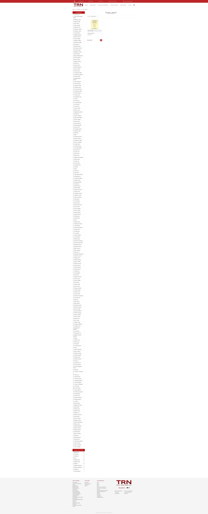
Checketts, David (77, 85)
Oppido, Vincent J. (77, 276)
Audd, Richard (77, 33)
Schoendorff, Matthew (76, 328)
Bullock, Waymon (77, 67)
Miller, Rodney (77, 250)
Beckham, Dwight (77, 42)
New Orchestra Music (76, 491)
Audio (130, 5)
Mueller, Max (77, 257)
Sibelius (76, 338)
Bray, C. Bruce (77, 59)
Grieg (75, 168)
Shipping (98, 492)
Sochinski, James (77, 345)
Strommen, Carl (77, 362)
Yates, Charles (77, 443)
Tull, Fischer (76, 386)
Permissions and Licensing (77, 505)
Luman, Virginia (77, 235)
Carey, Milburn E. (77, 81)
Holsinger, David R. (78, 193)
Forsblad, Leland (77, 146)
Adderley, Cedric (77, 19)
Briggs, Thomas (77, 61)
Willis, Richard (77, 431)
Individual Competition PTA (101, 491)
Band (86, 5)
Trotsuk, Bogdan (77, 382)
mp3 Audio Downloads (76, 502)
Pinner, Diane (77, 293)
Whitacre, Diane (77, 420)
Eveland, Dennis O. (78, 136)
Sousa (75, 347)
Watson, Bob (77, 408)
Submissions (77, 14)
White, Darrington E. (78, 422)
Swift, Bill (76, 369)
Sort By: (89, 16)
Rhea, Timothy (77, 309)
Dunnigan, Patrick (78, 129)
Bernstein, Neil (77, 50)
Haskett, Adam (77, 180)
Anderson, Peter (77, 31)
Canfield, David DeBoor (76, 79)
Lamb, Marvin (77, 225)
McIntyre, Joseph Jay (78, 240)
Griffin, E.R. (76, 170)
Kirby (75, 220)
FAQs (98, 485)
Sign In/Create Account (113, 1)
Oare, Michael (77, 273)
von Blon (76, 401)
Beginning (76, 452)
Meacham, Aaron (77, 244)
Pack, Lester (76, 282)
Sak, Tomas (76, 320)
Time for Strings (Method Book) (78, 499)
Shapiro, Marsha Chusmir (77, 335)
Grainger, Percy (77, 165)
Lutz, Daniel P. (77, 237)
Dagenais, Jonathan (78, 112)
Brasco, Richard (77, 57)
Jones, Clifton (77, 206)
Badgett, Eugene (77, 34)
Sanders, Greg (77, 322)
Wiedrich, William (77, 426)
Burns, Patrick (77, 69)
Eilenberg (76, 132)
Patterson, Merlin (78, 288)
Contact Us (81, 1)
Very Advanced (77, 471)
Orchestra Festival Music (77, 493)
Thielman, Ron (77, 376)
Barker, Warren (77, 36)
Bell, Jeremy (76, 44)
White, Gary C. (77, 424)
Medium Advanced (78, 465)
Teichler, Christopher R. (78, 372)
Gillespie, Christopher (78, 157)
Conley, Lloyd (77, 94)
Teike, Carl (76, 374)
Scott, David (76, 331)
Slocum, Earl (76, 341)
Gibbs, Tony (76, 155)
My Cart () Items (128, 1)
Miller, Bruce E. (77, 248)
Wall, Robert (76, 407)
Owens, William (77, 280)
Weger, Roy (76, 412)
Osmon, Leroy (77, 278)
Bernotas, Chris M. (78, 48)
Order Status (90, 1)
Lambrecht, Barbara (78, 227)
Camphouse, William (78, 74)
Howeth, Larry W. (77, 195)
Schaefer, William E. (78, 324)
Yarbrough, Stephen (78, 441)
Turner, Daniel (77, 388)
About (98, 482)
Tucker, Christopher (78, 384)
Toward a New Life (91, 33)
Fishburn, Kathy (77, 138)
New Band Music (75, 485)
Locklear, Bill (77, 231)
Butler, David (77, 70)
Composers (123, 5)
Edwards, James (77, 130)
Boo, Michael (77, 53)
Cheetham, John (77, 87)
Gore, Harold (77, 163)
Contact (98, 484)
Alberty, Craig (77, 21)
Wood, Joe (76, 435)
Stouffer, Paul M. (77, 359)
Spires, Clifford (77, 351)
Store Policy (99, 494)
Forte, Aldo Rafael (78, 148)
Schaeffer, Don (77, 326)
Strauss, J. (76, 360)
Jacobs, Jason (77, 202)
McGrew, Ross (77, 238)
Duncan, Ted (77, 127)
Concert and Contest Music (77, 483)
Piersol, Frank (77, 292)
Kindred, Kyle (77, 218)
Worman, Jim (77, 439)
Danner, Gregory (77, 115)
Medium (76, 463)
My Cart (86, 485)
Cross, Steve (76, 104)
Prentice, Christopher (78, 295)
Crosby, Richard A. (78, 102)
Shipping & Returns (100, 497)
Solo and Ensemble (103, 5)
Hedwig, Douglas (77, 182)
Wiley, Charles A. (77, 427)
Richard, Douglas (77, 312)
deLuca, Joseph (77, 119)
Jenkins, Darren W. (78, 204)
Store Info (98, 493)
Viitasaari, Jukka (77, 399)
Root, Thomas (77, 316)
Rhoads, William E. (78, 310)
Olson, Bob (76, 274)
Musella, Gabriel (77, 259)
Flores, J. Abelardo (78, 142)
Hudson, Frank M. (78, 197)
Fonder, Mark (77, 144)
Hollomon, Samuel (78, 189)
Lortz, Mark (76, 233)
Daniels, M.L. (76, 113)
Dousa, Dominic (77, 123)
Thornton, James (77, 378)
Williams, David (77, 429)
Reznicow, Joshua (77, 307)
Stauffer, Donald (77, 353)
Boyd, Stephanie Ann (78, 55)
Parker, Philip (77, 284)
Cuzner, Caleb (77, 108)
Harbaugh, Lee (77, 176)
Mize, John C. (77, 252)
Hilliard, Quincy (77, 185)
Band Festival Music (76, 488)
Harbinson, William (78, 178)
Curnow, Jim (76, 106)
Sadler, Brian (77, 318)
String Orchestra (75, 490)
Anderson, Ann (77, 27)
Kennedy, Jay (77, 216)
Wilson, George (77, 433)
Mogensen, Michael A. (78, 254)
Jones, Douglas (77, 208)
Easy (75, 458)
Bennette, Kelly (77, 46)
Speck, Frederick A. (78, 349)
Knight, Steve (77, 221)
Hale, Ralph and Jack (78, 174)
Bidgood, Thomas (78, 52)
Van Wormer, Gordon (78, 391)
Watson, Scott (77, 410)
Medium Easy (77, 459)
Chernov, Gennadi (78, 89)
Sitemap (74, 506)
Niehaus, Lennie (77, 263)
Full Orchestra (75, 489)
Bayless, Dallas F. (77, 40)
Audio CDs (74, 501)
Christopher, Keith (78, 91)
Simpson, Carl (77, 340)
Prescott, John (77, 297)
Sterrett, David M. (77, 355)
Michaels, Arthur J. (78, 246)
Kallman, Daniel (77, 214)
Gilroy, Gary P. (77, 159)
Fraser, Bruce (77, 149)
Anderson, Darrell (78, 29)
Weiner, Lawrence (78, 414)
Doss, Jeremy (77, 121)
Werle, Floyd (76, 416)
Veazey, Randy (77, 393)
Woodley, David (77, 437)
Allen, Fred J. (76, 23)
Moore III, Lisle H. (77, 256)
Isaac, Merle (76, 199)
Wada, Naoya (77, 403)
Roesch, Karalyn (77, 314)
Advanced (76, 469)
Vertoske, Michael (78, 397)
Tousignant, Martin (78, 380)
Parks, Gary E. (77, 286)
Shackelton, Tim (77, 333)
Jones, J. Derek (77, 210)
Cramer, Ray (76, 100)
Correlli (75, 98)
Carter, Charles (77, 83)
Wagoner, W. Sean (78, 405)
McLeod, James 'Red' (78, 242)
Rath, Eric (76, 299)
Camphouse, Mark (78, 72)
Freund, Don (76, 151)
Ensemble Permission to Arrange (102, 490)
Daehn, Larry (77, 110)
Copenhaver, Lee (77, 96)
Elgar (75, 134)
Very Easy (76, 454)
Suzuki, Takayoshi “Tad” (77, 367)
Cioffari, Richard (77, 93)
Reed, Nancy (76, 301)
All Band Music (75, 482)
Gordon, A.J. (76, 161)
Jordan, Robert (77, 212)
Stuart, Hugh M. (77, 364)
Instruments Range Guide (77, 17)
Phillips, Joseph (77, 290)
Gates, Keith (76, 153)
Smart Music (75, 504)
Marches (74, 484)
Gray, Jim (76, 166)
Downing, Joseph (77, 125)
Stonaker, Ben (77, 357)
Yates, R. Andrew (77, 444)
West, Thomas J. (77, 418)
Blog (97, 483)
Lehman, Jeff (76, 229)
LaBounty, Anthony (78, 223)
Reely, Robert (77, 303)
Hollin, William (77, 187)
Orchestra (93, 5)
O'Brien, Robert (77, 267)
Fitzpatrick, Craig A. (78, 140)
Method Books (114, 5)
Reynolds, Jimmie (77, 305)
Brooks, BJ (76, 63)
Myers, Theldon (77, 261)
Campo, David (77, 76)
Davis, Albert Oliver (78, 117)
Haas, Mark (76, 172)
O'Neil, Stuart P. (77, 269)
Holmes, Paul (77, 191)
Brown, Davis (77, 65)
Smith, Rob (76, 343)
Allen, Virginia (77, 25)
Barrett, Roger (77, 38)
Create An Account (88, 483)
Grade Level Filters (79, 450)
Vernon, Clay (77, 395)
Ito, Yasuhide (77, 201)
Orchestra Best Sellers (76, 492)
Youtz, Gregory (77, 446)
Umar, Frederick (77, 390)
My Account (101, 1)
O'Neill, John (76, 271)
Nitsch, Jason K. (77, 265)
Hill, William (76, 184)
